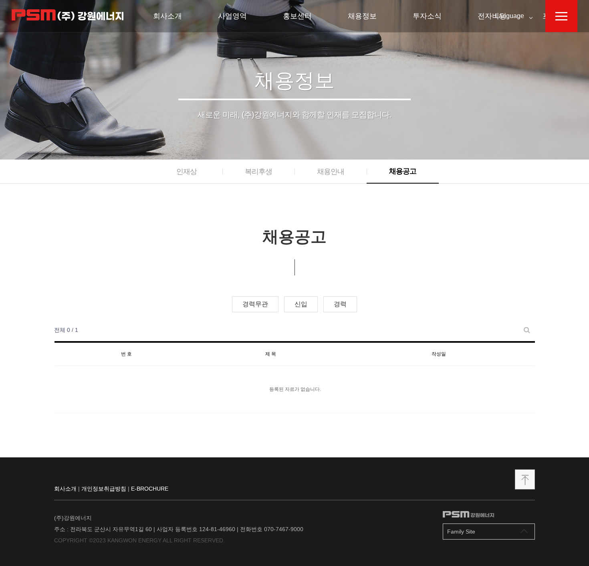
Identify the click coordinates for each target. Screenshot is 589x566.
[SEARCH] (527, 330)
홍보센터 (297, 16)
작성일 (439, 354)
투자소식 (427, 16)
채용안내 (330, 172)
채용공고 (402, 171)
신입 (300, 304)
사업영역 (232, 16)
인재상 (186, 172)
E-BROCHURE (149, 488)
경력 (340, 304)
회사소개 (167, 16)
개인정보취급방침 (103, 488)
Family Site (461, 531)
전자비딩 (492, 16)
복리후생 (258, 172)
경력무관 (255, 304)
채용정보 (362, 16)
